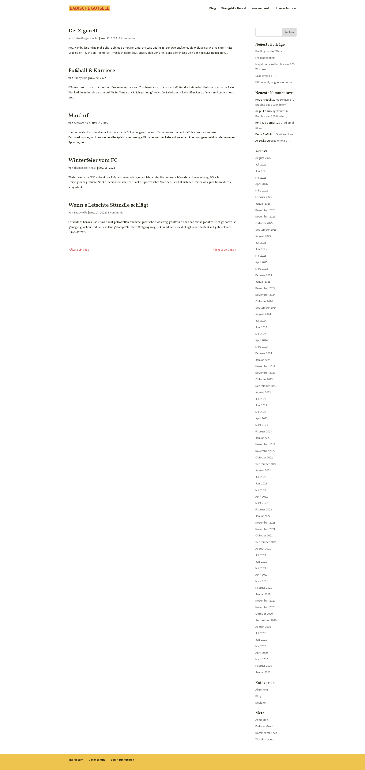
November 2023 (265, 373)
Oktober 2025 (264, 223)
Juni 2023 (261, 405)
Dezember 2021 (265, 522)
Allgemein (261, 689)
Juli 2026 (260, 164)
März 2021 (261, 581)
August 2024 (263, 314)
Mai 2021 (260, 568)
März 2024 (261, 347)
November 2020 (265, 607)
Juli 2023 (260, 399)
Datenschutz (97, 760)
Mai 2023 (260, 412)
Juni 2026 (261, 171)
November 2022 (265, 451)
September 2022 (265, 464)
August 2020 (263, 627)
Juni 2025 (261, 249)
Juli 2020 (260, 633)
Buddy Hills (80, 78)
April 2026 (261, 184)
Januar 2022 (262, 516)
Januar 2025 (262, 281)
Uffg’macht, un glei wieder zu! (274, 82)
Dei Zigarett (83, 31)
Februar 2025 (263, 275)
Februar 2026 (263, 197)
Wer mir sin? (260, 8)
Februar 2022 (263, 509)
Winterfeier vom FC (93, 160)
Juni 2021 (261, 561)
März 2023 (261, 425)
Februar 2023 (263, 431)
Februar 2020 (263, 665)
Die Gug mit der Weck (268, 51)
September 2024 (265, 307)
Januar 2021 (262, 594)
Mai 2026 (260, 177)
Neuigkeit (261, 702)
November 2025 (265, 216)
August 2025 (263, 236)
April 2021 (261, 574)
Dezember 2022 (265, 444)
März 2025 (261, 269)
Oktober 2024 (264, 301)
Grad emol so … (265, 76)
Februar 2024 (263, 353)
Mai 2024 (260, 334)
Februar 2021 (263, 587)
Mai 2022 (260, 490)
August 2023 (263, 392)
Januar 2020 (262, 672)
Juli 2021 (260, 555)
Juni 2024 (261, 327)
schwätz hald (82, 123)
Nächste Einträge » (224, 250)
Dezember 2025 (265, 210)
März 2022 (261, 503)
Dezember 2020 (265, 600)
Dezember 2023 (265, 366)
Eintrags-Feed (264, 726)
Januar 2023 (262, 438)
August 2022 (263, 470)
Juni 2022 (261, 483)
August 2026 (263, 158)
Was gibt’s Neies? (233, 8)
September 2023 (265, 386)
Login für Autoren (122, 760)
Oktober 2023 (264, 379)
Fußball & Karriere (91, 70)
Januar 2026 (262, 203)
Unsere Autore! (286, 8)
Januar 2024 (262, 360)
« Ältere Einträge (78, 250)
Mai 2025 (260, 255)
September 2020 (265, 620)
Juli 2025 (260, 243)
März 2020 (261, 659)
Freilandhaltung (265, 58)
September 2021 (265, 542)
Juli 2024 (260, 321)
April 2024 (261, 340)
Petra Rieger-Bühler (86, 38)
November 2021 (265, 529)
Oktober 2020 (264, 613)
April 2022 (261, 496)
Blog (212, 8)
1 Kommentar (127, 38)
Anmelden (261, 720)
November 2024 (265, 295)
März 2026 (261, 190)
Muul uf (78, 115)
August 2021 (263, 548)
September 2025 (265, 229)
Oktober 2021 (264, 535)
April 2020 (261, 653)
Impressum (75, 760)
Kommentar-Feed (266, 733)
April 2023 (261, 418)
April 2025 (261, 262)
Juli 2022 (260, 477)
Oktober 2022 (264, 457)
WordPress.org (265, 739)
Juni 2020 (261, 639)
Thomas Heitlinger (85, 168)
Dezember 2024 (265, 288)
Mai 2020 (260, 646)
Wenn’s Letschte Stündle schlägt (108, 205)
